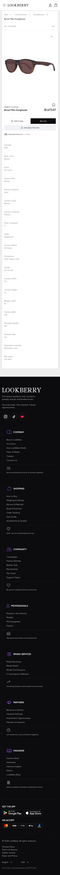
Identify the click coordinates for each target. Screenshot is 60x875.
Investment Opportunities (18, 718)
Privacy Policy (8, 847)
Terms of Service (9, 850)
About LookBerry (14, 440)
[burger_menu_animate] (4, 5)
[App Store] (33, 813)
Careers (10, 456)
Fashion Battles (13, 561)
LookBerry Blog (13, 775)
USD (23, 862)
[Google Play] (12, 813)
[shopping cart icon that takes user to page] (56, 5)
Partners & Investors (15, 722)
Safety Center (8, 853)
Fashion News (12, 758)
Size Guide (11, 517)
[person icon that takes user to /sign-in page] (50, 5)
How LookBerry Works (16, 448)
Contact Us (11, 460)
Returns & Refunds (14, 504)
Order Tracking (13, 513)
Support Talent (13, 577)
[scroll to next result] (51, 67)
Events (9, 770)
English (5, 862)
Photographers (13, 621)
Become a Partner (14, 710)
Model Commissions (15, 670)
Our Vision (11, 444)
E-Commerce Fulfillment (17, 674)
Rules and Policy (9, 856)
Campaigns (11, 557)
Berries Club (12, 565)
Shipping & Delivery (15, 500)
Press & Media (13, 452)
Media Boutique (13, 662)
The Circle (11, 573)
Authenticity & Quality (16, 521)
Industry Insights (13, 766)
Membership (12, 569)
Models (9, 617)
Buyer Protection (14, 508)
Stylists (9, 626)
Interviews (11, 762)
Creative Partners (14, 714)
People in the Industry (16, 613)
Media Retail (12, 666)
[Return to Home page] (18, 5)
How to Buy (11, 496)
